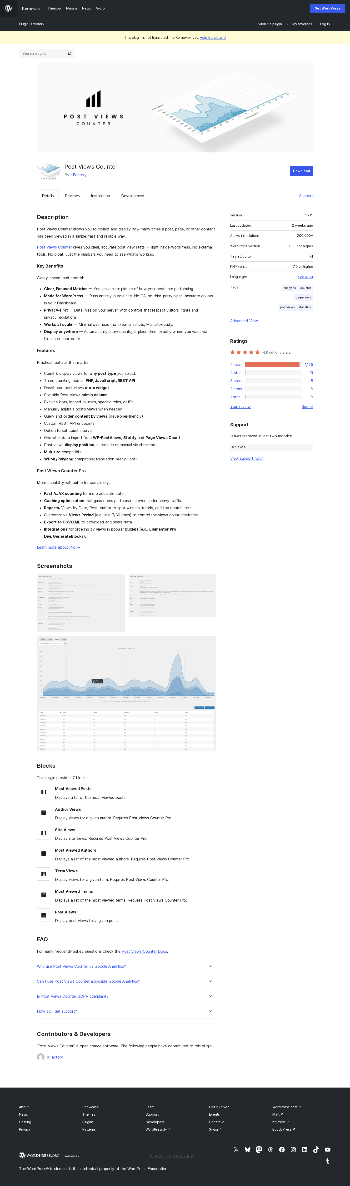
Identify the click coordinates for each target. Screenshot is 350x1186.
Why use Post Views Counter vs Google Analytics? (81, 966)
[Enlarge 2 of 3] (210, 580)
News (23, 1114)
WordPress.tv (158, 1129)
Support (306, 195)
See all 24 (305, 277)
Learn (150, 1107)
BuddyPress (283, 1129)
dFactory (78, 174)
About (24, 1107)
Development (133, 195)
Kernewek (72, 1156)
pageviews (303, 297)
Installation (100, 195)
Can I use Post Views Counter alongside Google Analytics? (88, 981)
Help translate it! (213, 37)
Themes (88, 1114)
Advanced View (244, 320)
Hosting (25, 1122)
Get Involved (219, 1107)
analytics (290, 288)
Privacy (25, 1129)
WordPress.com (286, 1107)
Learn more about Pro (58, 547)
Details (48, 195)
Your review (240, 406)
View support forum (247, 458)
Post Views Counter (54, 247)
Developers (155, 1122)
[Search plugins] (69, 53)
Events (214, 1114)
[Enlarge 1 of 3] (118, 580)
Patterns (89, 1129)
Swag (215, 1129)
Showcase (90, 1107)
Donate (217, 1122)
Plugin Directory (31, 24)
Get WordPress (328, 8)
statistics (305, 307)
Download (301, 171)
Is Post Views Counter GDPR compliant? (72, 996)
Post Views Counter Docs (144, 951)
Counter (305, 288)
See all (307, 406)
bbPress (281, 1122)
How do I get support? (57, 1011)
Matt (278, 1114)
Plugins (88, 1122)
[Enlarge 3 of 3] (210, 642)
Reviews (72, 195)
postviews (287, 307)
